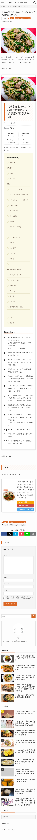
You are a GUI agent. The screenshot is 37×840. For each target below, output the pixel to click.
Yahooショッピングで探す (26, 509)
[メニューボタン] (2, 2)
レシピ (6, 525)
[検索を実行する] (33, 616)
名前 (5, 577)
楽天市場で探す (23, 505)
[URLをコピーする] (33, 534)
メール (6, 584)
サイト (5, 590)
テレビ (12, 18)
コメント (6, 555)
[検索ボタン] (34, 2)
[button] (4, 534)
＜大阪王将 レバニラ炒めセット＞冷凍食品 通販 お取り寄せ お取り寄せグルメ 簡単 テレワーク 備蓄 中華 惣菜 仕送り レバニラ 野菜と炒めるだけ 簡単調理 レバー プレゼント (25, 490)
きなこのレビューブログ (18, 2)
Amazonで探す (23, 502)
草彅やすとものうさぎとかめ (22, 18)
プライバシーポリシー (10, 830)
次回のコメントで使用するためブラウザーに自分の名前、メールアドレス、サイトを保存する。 (19, 597)
